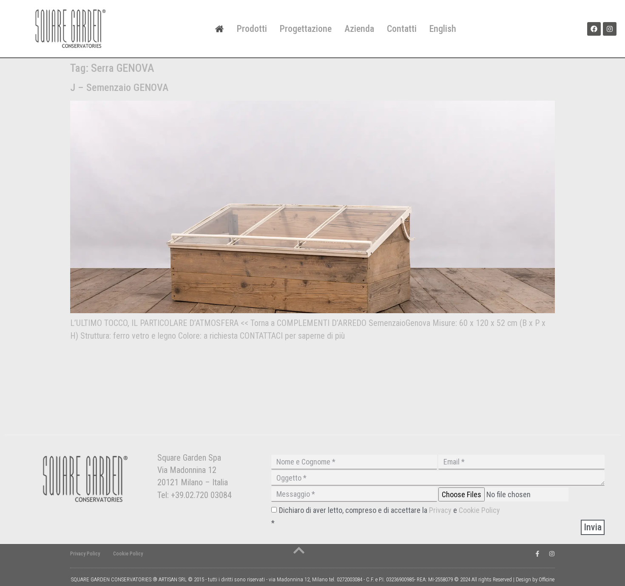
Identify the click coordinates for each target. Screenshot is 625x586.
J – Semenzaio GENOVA (119, 87)
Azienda (359, 28)
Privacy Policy (85, 554)
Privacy (441, 510)
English (442, 28)
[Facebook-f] (537, 554)
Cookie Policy (479, 510)
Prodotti (252, 28)
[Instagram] (609, 29)
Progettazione (306, 28)
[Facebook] (594, 29)
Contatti (402, 28)
